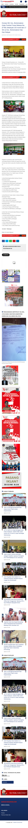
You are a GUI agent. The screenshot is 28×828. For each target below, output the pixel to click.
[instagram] (8, 807)
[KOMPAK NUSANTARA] (7, 2)
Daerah (6, 4)
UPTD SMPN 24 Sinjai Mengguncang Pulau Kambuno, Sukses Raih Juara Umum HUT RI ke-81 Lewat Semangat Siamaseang (14, 532)
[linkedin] (17, 241)
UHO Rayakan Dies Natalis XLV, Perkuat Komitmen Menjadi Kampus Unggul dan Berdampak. (13, 578)
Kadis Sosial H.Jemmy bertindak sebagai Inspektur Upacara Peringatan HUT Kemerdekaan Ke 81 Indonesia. (14, 556)
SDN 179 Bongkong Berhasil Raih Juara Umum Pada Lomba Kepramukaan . (12, 509)
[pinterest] (14, 241)
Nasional (12, 4)
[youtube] (10, 807)
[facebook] (3, 241)
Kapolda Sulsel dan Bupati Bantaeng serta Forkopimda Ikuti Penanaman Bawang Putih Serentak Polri (13, 623)
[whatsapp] (10, 241)
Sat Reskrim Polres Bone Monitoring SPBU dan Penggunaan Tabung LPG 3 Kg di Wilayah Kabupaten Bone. (14, 601)
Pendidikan (21, 4)
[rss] (12, 807)
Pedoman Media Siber (6, 814)
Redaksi (3, 812)
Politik (16, 4)
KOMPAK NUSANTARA (17, 822)
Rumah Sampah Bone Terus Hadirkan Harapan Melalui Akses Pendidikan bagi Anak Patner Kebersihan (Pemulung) (14, 647)
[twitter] (6, 241)
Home (2, 4)
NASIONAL (5, 782)
